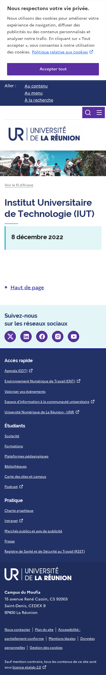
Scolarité (12, 436)
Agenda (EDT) (19, 370)
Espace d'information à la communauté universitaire (50, 401)
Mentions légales (62, 638)
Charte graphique (19, 510)
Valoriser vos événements (25, 391)
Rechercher (88, 112)
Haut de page (27, 287)
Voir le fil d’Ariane (19, 185)
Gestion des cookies (46, 647)
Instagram (57, 336)
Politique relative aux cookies (63, 52)
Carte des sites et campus (25, 476)
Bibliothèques (16, 466)
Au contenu (36, 86)
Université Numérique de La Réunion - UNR (42, 412)
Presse (10, 541)
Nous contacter (17, 629)
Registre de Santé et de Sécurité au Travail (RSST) (45, 551)
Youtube (73, 336)
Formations (14, 446)
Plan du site (44, 629)
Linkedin (26, 336)
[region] (53, 40)
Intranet (14, 520)
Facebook (41, 336)
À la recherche (39, 100)
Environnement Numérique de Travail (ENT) (43, 381)
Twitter (10, 336)
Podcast (14, 486)
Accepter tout (53, 69)
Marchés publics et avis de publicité (33, 531)
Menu (99, 112)
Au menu (34, 93)
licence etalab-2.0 (29, 667)
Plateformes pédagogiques (26, 456)
